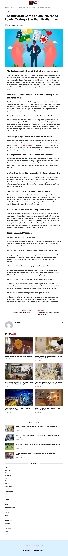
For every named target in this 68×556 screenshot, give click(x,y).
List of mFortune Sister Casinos (21, 312)
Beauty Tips (8, 475)
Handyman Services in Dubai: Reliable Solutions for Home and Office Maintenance (36, 454)
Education (7, 488)
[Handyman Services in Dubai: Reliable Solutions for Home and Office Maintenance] (9, 455)
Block (6, 478)
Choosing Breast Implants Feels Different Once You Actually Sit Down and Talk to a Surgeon (39, 436)
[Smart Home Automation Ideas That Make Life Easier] (49, 397)
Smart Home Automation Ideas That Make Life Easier (47, 409)
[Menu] (7, 3)
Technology (8, 528)
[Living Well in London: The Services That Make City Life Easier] (49, 345)
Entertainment (9, 491)
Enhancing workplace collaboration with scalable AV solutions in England (19, 383)
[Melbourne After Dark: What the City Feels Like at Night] (19, 397)
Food (6, 502)
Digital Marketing (9, 486)
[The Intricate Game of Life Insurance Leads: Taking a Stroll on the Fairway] (34, 48)
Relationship (8, 520)
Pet (6, 518)
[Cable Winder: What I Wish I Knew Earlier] (19, 345)
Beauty (7, 473)
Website (7, 534)
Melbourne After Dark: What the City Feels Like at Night (17, 409)
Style (6, 526)
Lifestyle (7, 512)
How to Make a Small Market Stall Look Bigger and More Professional (48, 383)
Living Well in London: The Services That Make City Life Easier (49, 357)
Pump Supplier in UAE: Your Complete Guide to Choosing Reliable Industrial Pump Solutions (38, 445)
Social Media (8, 523)
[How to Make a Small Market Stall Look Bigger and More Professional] (49, 371)
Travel (6, 531)
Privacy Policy (38, 546)
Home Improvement (10, 507)
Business (7, 12)
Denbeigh (12, 25)
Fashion (7, 494)
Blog (6, 481)
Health (7, 504)
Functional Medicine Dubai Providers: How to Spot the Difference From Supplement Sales (36, 427)
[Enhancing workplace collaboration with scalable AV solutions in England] (19, 371)
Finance (7, 496)
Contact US (28, 546)
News (6, 515)
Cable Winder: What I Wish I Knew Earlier (19, 356)
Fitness (7, 499)
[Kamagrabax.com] (34, 2)
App (6, 467)
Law (6, 510)
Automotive (8, 470)
